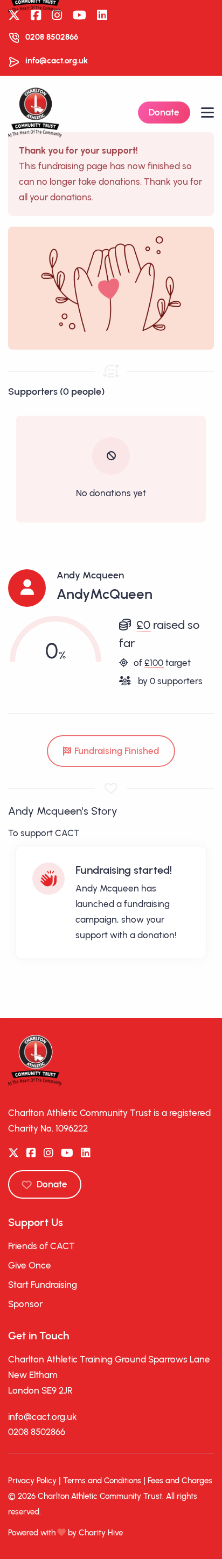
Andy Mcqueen (90, 575)
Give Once (29, 1265)
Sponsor (25, 1304)
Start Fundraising (42, 1284)
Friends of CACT (41, 1246)
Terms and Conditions (102, 1480)
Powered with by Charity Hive (65, 1533)
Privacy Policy (32, 1480)
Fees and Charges (180, 1480)
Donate (164, 112)
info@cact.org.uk (56, 61)
